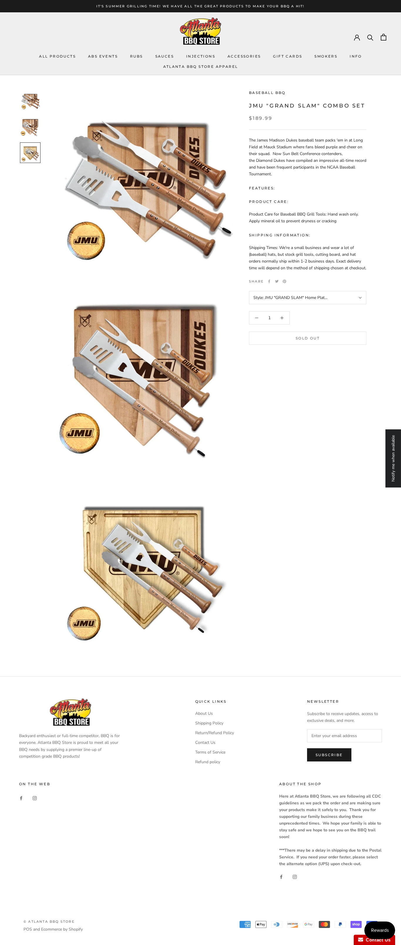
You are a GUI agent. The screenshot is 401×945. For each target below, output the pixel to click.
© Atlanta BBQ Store (49, 921)
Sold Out (308, 338)
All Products (57, 56)
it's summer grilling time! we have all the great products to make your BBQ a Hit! (200, 6)
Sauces (164, 56)
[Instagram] (35, 798)
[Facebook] (269, 281)
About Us (204, 713)
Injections (200, 56)
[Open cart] (383, 37)
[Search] (370, 37)
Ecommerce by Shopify (62, 929)
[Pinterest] (284, 281)
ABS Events (103, 56)
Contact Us (205, 742)
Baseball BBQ (267, 92)
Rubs (136, 56)
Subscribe (329, 755)
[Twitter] (277, 281)
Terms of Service (210, 752)
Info (356, 56)
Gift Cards (287, 56)
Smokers (325, 56)
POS (27, 929)
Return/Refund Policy (214, 733)
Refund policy (207, 762)
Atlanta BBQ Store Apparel (200, 66)
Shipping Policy (209, 723)
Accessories (244, 56)
